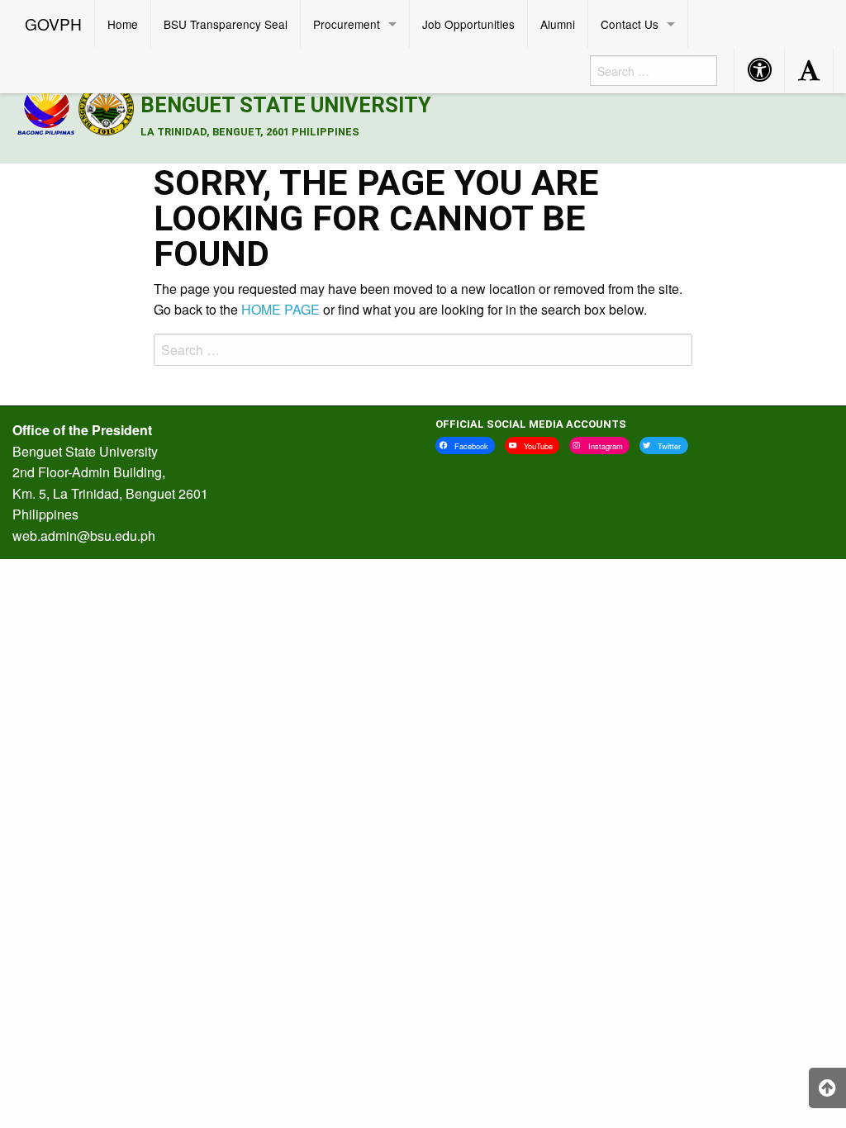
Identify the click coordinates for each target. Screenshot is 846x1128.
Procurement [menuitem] (346, 24)
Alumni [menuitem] (557, 24)
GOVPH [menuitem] (53, 23)
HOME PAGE (280, 309)
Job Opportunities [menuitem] (468, 24)
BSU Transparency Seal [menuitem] (226, 24)
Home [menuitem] (122, 24)
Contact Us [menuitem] (629, 24)
